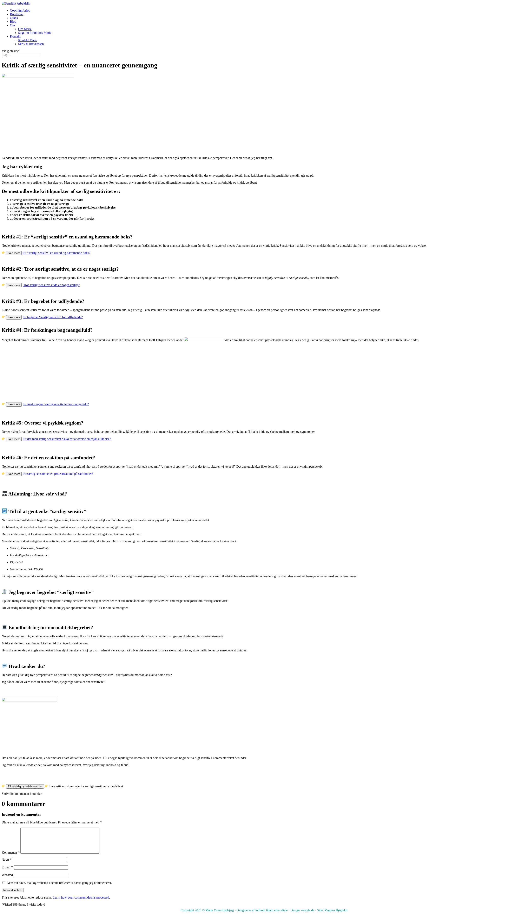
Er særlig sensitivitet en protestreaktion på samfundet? (58, 473)
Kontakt (15, 36)
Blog (13, 21)
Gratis (14, 18)
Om (12, 25)
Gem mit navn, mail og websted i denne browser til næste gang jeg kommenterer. (59, 883)
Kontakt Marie (27, 40)
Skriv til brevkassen (31, 44)
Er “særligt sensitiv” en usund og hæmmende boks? (56, 253)
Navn (6, 859)
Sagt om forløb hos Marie (34, 32)
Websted (7, 875)
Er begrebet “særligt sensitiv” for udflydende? (53, 317)
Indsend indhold (12, 890)
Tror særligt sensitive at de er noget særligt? (51, 285)
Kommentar (11, 852)
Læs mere (14, 253)
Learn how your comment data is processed (81, 897)
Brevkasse (16, 14)
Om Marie (25, 29)
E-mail (7, 867)
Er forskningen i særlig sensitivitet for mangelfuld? (56, 404)
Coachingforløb (20, 10)
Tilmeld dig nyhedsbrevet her (25, 786)
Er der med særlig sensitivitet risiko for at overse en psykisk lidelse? (67, 439)
